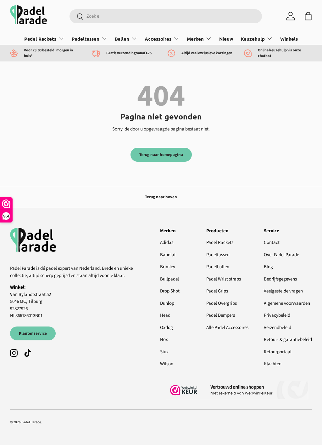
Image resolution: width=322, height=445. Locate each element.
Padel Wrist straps (223, 279)
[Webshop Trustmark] (239, 390)
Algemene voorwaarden (287, 303)
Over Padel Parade (281, 254)
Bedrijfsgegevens (280, 279)
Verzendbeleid (277, 327)
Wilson (166, 364)
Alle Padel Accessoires (227, 327)
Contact (272, 242)
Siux (164, 352)
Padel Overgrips (221, 303)
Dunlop (167, 303)
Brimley (167, 266)
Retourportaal (277, 352)
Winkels (289, 39)
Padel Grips (217, 291)
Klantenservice (33, 333)
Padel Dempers (220, 315)
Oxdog (166, 327)
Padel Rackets (219, 242)
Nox (164, 339)
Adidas (166, 242)
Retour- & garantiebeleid (288, 339)
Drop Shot (170, 291)
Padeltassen (218, 254)
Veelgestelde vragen (283, 291)
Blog (268, 266)
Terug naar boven (161, 197)
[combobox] (165, 16)
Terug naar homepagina (161, 155)
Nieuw (226, 39)
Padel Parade (31, 422)
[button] (308, 16)
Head (165, 315)
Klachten (272, 364)
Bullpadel (169, 279)
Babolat (168, 254)
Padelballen (217, 266)
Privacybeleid (277, 315)
